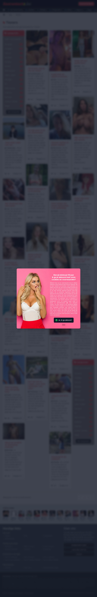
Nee (63, 324)
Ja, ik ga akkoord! (65, 320)
